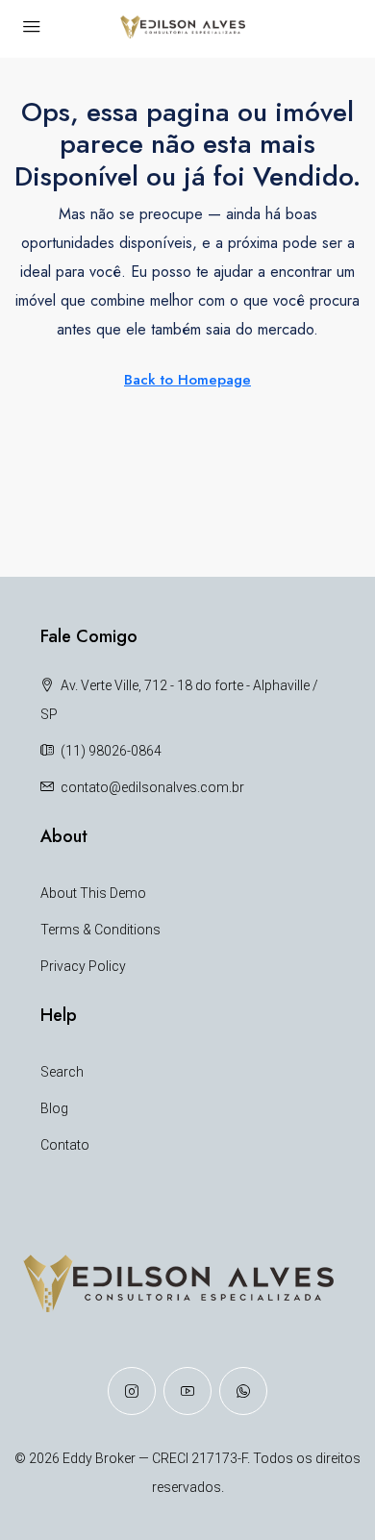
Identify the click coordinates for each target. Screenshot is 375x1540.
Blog (54, 1108)
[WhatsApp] (243, 1391)
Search (62, 1072)
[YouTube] (187, 1391)
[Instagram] (132, 1391)
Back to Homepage (187, 379)
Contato (64, 1145)
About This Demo (93, 893)
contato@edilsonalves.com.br (152, 787)
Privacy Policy (83, 966)
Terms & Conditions (100, 929)
